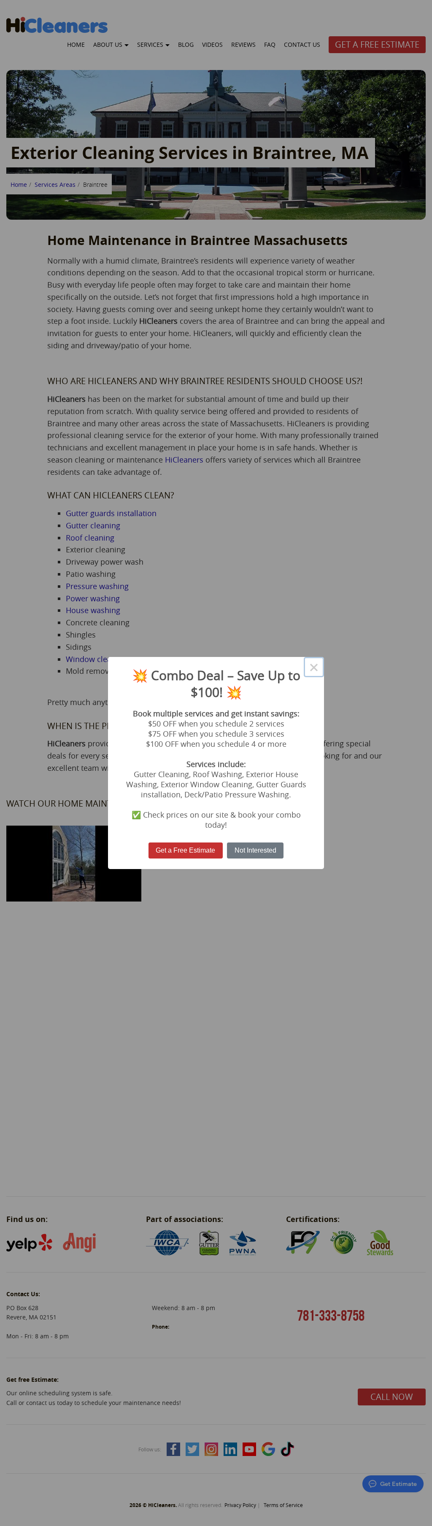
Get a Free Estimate (185, 850)
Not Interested (255, 850)
